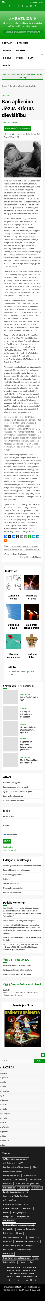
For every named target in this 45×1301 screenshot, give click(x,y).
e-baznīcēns (8, 816)
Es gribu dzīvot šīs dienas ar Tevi (15, 1192)
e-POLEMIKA (21, 51)
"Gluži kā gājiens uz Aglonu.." (26, 921)
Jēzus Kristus (27, 1208)
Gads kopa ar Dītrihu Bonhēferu (15, 1196)
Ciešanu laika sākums (11, 884)
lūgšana (19, 1233)
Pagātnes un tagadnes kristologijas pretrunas (10, 744)
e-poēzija (3, 1118)
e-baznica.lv (36, 1188)
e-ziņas (2, 1145)
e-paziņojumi (5, 1114)
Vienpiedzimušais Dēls (32, 549)
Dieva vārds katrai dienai (26, 984)
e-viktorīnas (4, 1141)
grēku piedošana (9, 1200)
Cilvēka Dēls (15, 546)
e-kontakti (7, 43)
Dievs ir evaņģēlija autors (12, 875)
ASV (20, 1163)
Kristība (6, 1213)
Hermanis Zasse (30, 1276)
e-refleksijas (25, 694)
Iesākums (6, 879)
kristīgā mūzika (9, 1221)
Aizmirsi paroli (9, 850)
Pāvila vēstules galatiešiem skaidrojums (18, 1246)
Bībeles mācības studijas (12, 1171)
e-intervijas (4, 1091)
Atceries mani (11, 835)
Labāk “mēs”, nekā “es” (10, 697)
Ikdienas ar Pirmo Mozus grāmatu (16, 1204)
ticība (35, 1258)
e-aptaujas (4, 1078)
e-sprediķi (4, 1132)
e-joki (2, 1096)
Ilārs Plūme (15, 1273)
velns (30, 1262)
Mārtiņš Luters (34, 1237)
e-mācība (3, 1105)
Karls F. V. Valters (14, 1276)
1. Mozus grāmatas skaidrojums (15, 1159)
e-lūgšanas (4, 1100)
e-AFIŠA (6, 66)
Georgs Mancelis (29, 1270)
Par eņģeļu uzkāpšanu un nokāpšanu (10, 713)
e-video (3, 1136)
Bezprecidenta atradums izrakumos (16, 870)
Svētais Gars (8, 1250)
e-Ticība (19, 58)
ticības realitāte (9, 1262)
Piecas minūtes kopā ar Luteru (27, 1241)
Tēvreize (22, 1262)
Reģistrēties (8, 847)
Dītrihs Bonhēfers (29, 1267)
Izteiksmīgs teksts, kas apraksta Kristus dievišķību (22, 866)
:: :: (22, 1290)
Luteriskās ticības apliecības (13, 801)
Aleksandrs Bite (13, 1267)
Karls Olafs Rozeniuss (10, 122)
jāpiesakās (30, 672)
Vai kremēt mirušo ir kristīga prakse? (17, 965)
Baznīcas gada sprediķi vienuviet (15, 787)
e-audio (3, 1082)
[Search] (42, 54)
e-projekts (22, 43)
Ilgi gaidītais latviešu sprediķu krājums (17, 792)
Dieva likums (20, 1180)
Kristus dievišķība (16, 549)
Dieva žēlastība (9, 1188)
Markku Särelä (27, 1273)
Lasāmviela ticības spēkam (13, 796)
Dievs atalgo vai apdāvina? (13, 888)
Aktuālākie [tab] (10, 686)
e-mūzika (3, 1109)
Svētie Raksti (8, 1254)
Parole (6, 826)
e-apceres (5, 95)
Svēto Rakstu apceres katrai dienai (16, 1258)
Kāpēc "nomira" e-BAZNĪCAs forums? (17, 974)
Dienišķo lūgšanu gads (11, 1175)
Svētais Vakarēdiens (23, 1250)
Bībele (35, 1167)
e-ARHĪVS (7, 51)
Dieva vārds (7, 1184)
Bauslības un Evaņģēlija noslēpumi (16, 1167)
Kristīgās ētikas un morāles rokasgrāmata (19, 1225)
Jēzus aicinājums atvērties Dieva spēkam (10, 728)
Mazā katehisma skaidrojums (14, 1237)
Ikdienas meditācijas (10, 1208)
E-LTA (30, 58)
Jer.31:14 (6, 990)
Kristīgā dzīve (8, 1217)
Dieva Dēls (7, 1180)
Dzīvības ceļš (23, 1188)
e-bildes (3, 1087)
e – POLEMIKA (20, 959)
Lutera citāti (7, 1233)
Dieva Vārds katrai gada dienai (27, 1184)
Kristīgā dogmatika (20, 1213)
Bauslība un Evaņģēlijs (11, 783)
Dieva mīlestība (35, 1180)
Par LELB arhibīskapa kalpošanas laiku (17, 970)
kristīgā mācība (23, 1217)
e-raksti (23, 739)
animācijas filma (9, 1163)
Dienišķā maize (30, 1175)
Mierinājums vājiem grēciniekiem (10, 760)
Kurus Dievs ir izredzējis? (12, 893)
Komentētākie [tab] (26, 686)
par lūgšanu (7, 1241)
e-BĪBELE (7, 58)
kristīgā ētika (8, 1229)
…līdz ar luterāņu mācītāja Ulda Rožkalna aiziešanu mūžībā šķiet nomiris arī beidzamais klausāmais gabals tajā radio (21, 947)
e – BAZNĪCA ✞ (22, 18)
